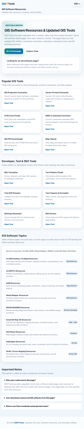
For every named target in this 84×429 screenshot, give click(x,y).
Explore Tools (32, 51)
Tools (78, 4)
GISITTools (19, 423)
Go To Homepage (13, 51)
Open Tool (8, 103)
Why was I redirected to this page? (21, 380)
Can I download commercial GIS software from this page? (30, 398)
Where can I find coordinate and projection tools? (27, 406)
